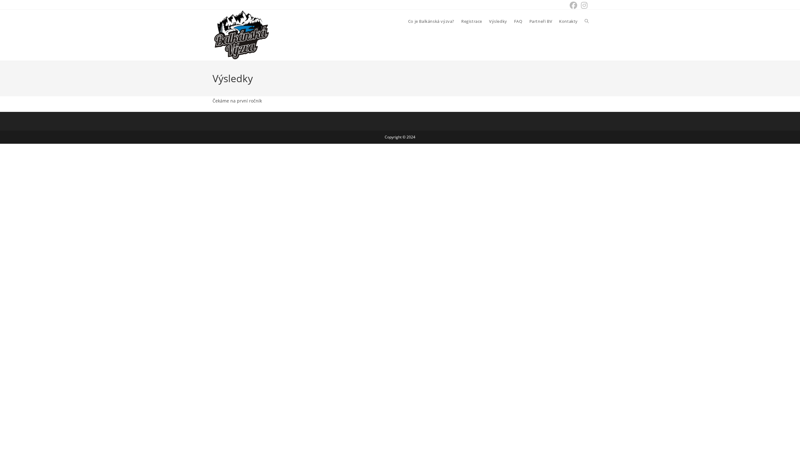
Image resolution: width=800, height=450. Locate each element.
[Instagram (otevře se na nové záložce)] (583, 5)
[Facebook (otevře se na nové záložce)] (573, 5)
